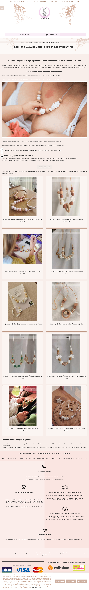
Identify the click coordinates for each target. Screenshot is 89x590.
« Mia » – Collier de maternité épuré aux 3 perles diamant (66, 429)
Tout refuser (70, 581)
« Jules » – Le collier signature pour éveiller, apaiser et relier (22, 377)
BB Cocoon (81, 458)
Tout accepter (82, 581)
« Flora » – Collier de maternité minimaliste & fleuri (22, 324)
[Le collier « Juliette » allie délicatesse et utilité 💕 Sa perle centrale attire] (66, 353)
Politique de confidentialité (37, 587)
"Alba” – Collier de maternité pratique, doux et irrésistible (66, 220)
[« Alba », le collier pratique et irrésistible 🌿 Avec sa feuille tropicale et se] (66, 196)
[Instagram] (1, 149)
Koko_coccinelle (12, 458)
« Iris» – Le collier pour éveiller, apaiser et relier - (66, 324)
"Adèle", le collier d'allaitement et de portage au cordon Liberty (22, 220)
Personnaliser (60, 581)
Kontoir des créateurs (34, 458)
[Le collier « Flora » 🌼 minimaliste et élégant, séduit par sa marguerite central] (22, 301)
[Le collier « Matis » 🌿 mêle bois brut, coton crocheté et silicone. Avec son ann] (22, 406)
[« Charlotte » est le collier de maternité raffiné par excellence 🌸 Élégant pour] (66, 249)
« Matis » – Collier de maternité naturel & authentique (22, 429)
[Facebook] (1, 152)
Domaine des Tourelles (61, 458)
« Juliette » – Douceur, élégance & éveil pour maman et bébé (66, 377)
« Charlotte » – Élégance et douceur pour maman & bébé (66, 273)
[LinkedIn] (1, 156)
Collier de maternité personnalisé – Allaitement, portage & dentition (22, 273)
